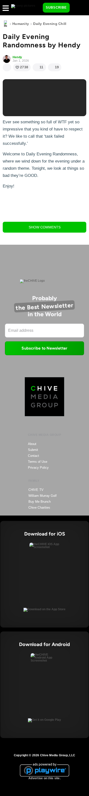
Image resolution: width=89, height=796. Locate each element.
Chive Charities (39, 507)
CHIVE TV (36, 490)
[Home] (5, 24)
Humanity (20, 24)
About (32, 444)
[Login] (78, 8)
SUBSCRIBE (56, 7)
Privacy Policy (38, 467)
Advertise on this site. (44, 778)
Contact (33, 456)
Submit (33, 450)
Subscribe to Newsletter (44, 348)
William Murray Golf (42, 496)
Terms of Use (37, 461)
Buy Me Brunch (39, 501)
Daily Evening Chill (49, 24)
